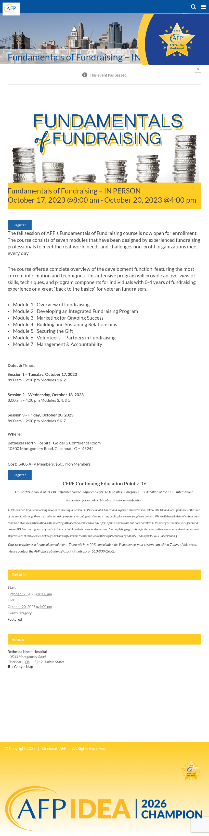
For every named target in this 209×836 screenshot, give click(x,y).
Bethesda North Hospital (27, 651)
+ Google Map (22, 666)
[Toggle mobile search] (193, 6)
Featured (15, 619)
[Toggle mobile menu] (203, 6)
